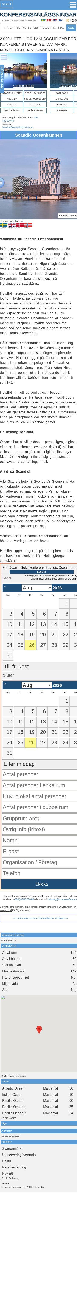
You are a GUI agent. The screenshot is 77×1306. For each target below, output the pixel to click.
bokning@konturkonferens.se (17, 127)
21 (54, 634)
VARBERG (61, 110)
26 (32, 645)
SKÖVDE (61, 105)
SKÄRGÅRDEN (35, 110)
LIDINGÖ (11, 105)
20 (43, 634)
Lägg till (41, 571)
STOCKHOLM (23, 86)
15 (65, 624)
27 (43, 645)
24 (9, 645)
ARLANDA (12, 99)
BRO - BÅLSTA (11, 110)
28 (54, 645)
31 (9, 655)
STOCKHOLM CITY (12, 93)
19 (32, 634)
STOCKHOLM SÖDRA (35, 99)
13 (43, 624)
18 (20, 634)
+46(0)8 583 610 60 (23, 899)
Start (7, 4)
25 (20, 645)
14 (54, 624)
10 (9, 624)
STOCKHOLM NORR (35, 93)
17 (9, 634)
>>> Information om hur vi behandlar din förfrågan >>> (40, 918)
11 (20, 624)
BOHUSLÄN (62, 99)
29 (65, 645)
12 (32, 624)
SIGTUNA (35, 105)
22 (65, 634)
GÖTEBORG (61, 93)
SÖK (71, 27)
